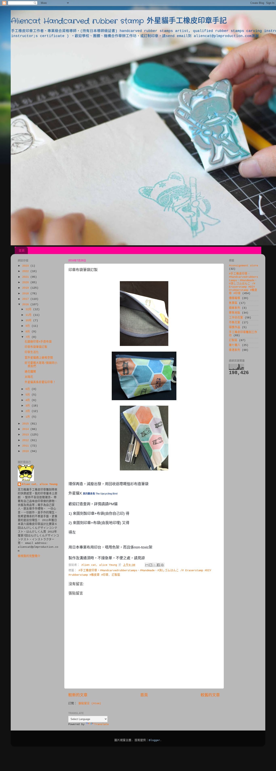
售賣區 (233, 303)
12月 (29, 309)
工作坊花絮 (236, 317)
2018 (26, 293)
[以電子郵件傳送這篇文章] (147, 565)
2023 (26, 265)
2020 (26, 282)
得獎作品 (234, 327)
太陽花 (29, 377)
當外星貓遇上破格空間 (39, 357)
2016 (26, 304)
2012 (26, 440)
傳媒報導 (234, 298)
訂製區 (116, 574)
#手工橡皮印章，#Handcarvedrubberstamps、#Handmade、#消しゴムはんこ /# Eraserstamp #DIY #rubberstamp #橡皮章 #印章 (243, 283)
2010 (26, 451)
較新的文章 (77, 695)
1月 (28, 416)
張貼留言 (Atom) (89, 703)
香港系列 (234, 350)
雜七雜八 (234, 345)
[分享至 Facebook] (158, 565)
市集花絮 (234, 322)
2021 (26, 277)
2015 (26, 423)
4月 (28, 400)
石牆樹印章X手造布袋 (38, 341)
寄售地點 (234, 312)
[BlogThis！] (151, 565)
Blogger (154, 740)
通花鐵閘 (30, 371)
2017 (26, 299)
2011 (26, 445)
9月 (28, 326)
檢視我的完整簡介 (29, 556)
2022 (26, 271)
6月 (28, 389)
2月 (28, 411)
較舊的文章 (210, 695)
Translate (101, 724)
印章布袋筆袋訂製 (36, 347)
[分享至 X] (155, 565)
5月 (28, 394)
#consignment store (243, 265)
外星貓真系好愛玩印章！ (40, 382)
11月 (29, 315)
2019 (26, 287)
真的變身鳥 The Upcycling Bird (100, 493)
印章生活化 (32, 352)
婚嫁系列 (234, 307)
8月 (28, 331)
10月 (29, 320)
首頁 (22, 250)
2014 (26, 429)
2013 (26, 434)
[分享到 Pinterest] (162, 565)
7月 (28, 337)
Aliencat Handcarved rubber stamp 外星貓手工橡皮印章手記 (119, 21)
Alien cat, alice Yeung (39, 484)
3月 (28, 405)
